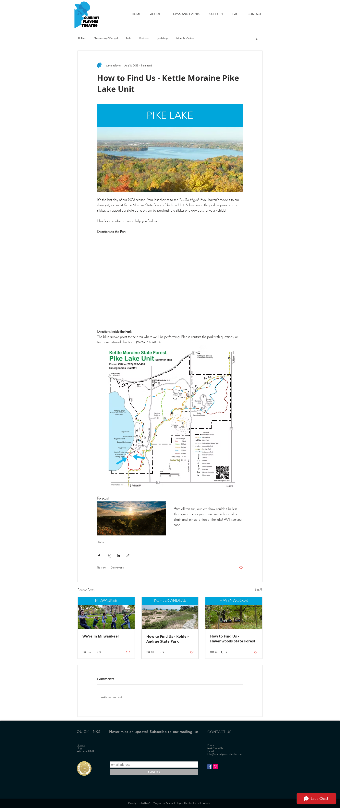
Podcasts (144, 38)
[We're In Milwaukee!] (106, 613)
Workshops (162, 38)
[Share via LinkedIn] (118, 555)
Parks (128, 38)
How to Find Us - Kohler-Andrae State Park (167, 639)
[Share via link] (128, 555)
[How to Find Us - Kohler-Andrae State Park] (170, 613)
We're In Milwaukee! (100, 636)
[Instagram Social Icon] (215, 766)
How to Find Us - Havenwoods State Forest (232, 639)
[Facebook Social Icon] (209, 766)
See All (258, 589)
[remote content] (170, 279)
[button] (257, 38)
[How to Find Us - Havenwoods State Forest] (233, 613)
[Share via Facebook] (99, 555)
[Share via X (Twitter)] (109, 555)
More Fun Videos (185, 38)
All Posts (82, 38)
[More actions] (240, 65)
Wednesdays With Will (106, 38)
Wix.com (207, 803)
